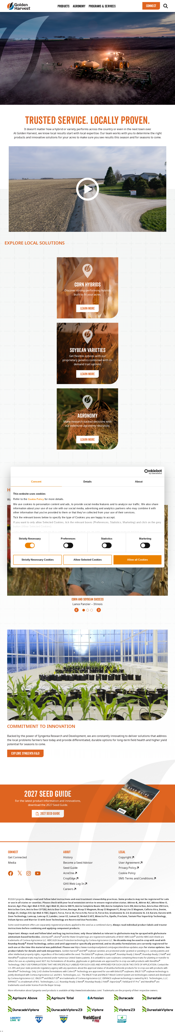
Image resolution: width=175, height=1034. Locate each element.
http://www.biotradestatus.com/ (86, 990)
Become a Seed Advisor (78, 862)
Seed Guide (70, 868)
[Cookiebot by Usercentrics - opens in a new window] (147, 471)
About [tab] (139, 481)
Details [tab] (87, 481)
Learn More (87, 308)
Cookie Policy (36, 499)
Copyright (125, 857)
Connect (151, 6)
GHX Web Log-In (74, 884)
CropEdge (69, 878)
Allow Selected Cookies (87, 559)
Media (12, 862)
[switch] (68, 545)
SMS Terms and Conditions (136, 878)
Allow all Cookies (137, 559)
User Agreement (129, 862)
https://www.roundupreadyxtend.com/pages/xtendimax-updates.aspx (109, 947)
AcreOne (69, 873)
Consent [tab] (36, 481)
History (68, 857)
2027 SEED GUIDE (50, 813)
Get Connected (17, 857)
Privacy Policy (128, 868)
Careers (68, 889)
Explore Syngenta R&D (25, 753)
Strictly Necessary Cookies (38, 559)
